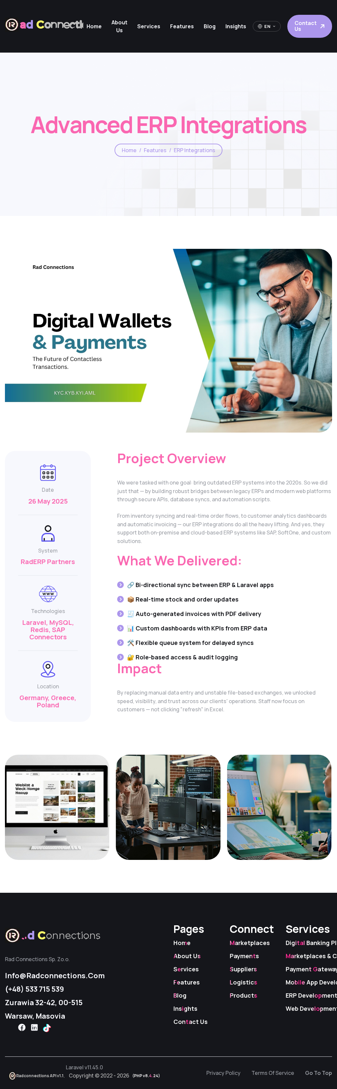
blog (210, 26)
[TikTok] (46, 1028)
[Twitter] (9, 1027)
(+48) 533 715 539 (34, 989)
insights (235, 26)
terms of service (272, 1073)
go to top (318, 1073)
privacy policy (223, 1073)
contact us (306, 26)
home (94, 26)
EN (267, 26)
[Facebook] (21, 1027)
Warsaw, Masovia (35, 1016)
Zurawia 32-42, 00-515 (44, 1002)
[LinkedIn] (34, 1027)
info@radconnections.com (55, 976)
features (182, 26)
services (148, 26)
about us (119, 26)
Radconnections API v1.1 (40, 1075)
